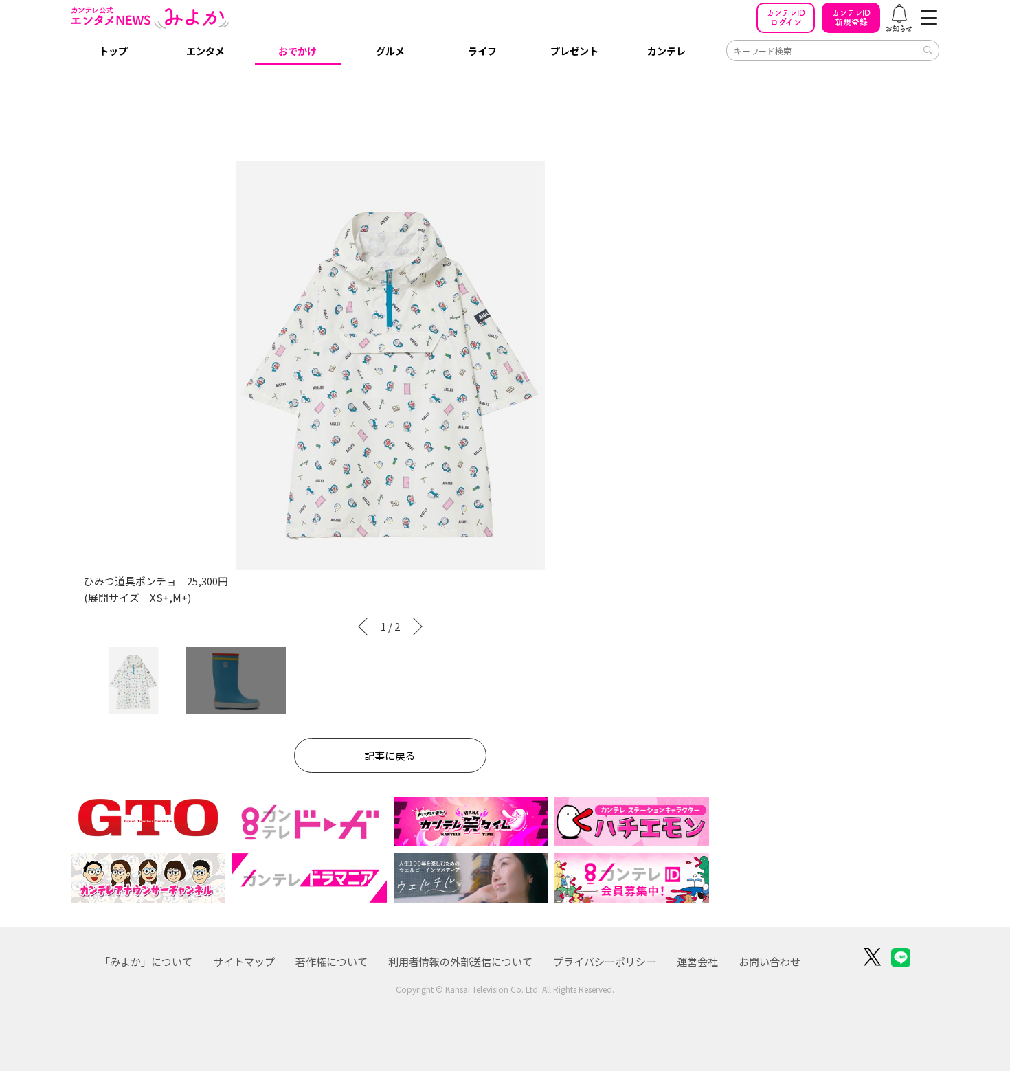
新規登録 (851, 17)
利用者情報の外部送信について (460, 961)
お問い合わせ (769, 961)
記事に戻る (390, 755)
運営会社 (697, 961)
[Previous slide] (360, 626)
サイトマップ (244, 961)
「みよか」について (146, 961)
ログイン (786, 17)
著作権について (331, 961)
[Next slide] (420, 626)
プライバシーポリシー (604, 961)
